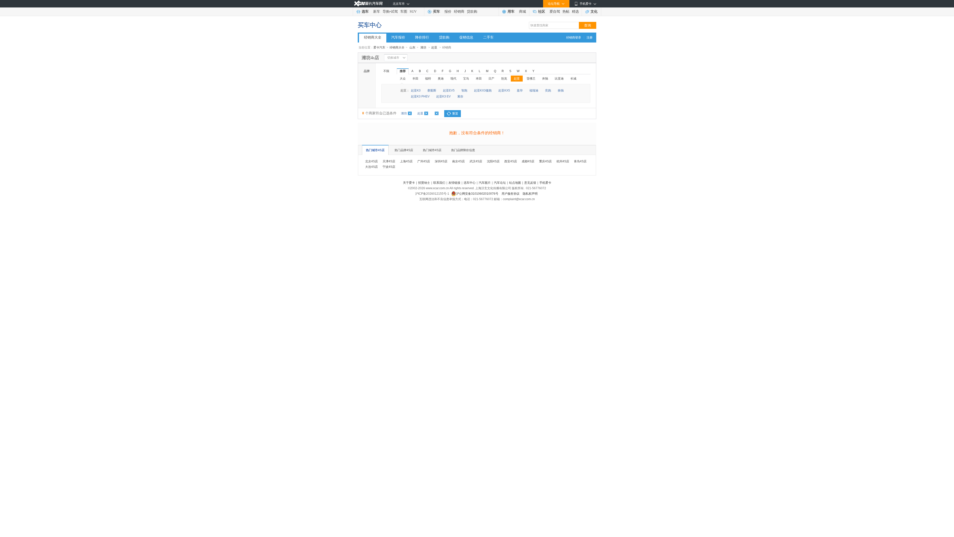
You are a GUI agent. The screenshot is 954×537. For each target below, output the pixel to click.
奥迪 (441, 78)
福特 (428, 78)
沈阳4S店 (493, 161)
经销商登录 (573, 37)
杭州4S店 (562, 161)
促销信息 (466, 37)
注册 (590, 37)
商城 (522, 11)
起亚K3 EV (443, 96)
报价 (447, 11)
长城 (573, 78)
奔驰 (545, 78)
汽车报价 (398, 37)
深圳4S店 (441, 161)
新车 (376, 11)
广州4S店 (423, 161)
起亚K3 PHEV (420, 96)
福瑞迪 (533, 90)
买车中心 (370, 25)
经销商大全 (372, 37)
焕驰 (561, 90)
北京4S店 (371, 161)
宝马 (466, 78)
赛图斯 (431, 90)
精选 (575, 11)
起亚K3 (416, 90)
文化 (594, 11)
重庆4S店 (545, 161)
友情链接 (454, 182)
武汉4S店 (476, 161)
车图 (403, 11)
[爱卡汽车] (368, 3)
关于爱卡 (409, 182)
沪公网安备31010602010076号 (477, 193)
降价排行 (422, 37)
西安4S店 (510, 161)
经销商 (459, 11)
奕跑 (548, 90)
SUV (413, 11)
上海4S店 (406, 161)
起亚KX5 (504, 90)
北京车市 (399, 3)
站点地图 (515, 182)
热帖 (565, 11)
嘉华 (520, 90)
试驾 (394, 11)
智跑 (464, 90)
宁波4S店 (389, 167)
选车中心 (470, 182)
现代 (453, 78)
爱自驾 (555, 11)
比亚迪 (559, 78)
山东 (412, 47)
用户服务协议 (511, 193)
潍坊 (423, 47)
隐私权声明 (530, 193)
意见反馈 (530, 182)
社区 (541, 11)
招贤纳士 (424, 182)
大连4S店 (371, 167)
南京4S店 (458, 161)
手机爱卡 (545, 182)
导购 (386, 11)
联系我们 (439, 182)
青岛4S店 (580, 161)
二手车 (488, 37)
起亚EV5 (449, 90)
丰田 (415, 78)
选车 (365, 11)
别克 (504, 78)
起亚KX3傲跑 (483, 90)
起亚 (434, 47)
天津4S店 (389, 161)
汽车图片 (485, 182)
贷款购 (472, 11)
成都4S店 (528, 161)
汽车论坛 (500, 182)
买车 (436, 11)
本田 (479, 78)
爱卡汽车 (379, 47)
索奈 (460, 96)
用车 (511, 11)
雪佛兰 (530, 78)
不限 (386, 71)
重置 (455, 113)
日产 (491, 78)
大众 (403, 78)
